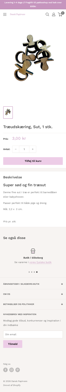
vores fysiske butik (40, 262)
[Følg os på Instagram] (11, 370)
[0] (60, 14)
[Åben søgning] (47, 14)
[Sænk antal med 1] (15, 149)
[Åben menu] (4, 14)
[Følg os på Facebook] (5, 370)
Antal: (6, 149)
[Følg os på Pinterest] (17, 370)
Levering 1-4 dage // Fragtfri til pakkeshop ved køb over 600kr (33, 4)
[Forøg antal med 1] (32, 149)
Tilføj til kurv (33, 160)
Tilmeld (12, 343)
